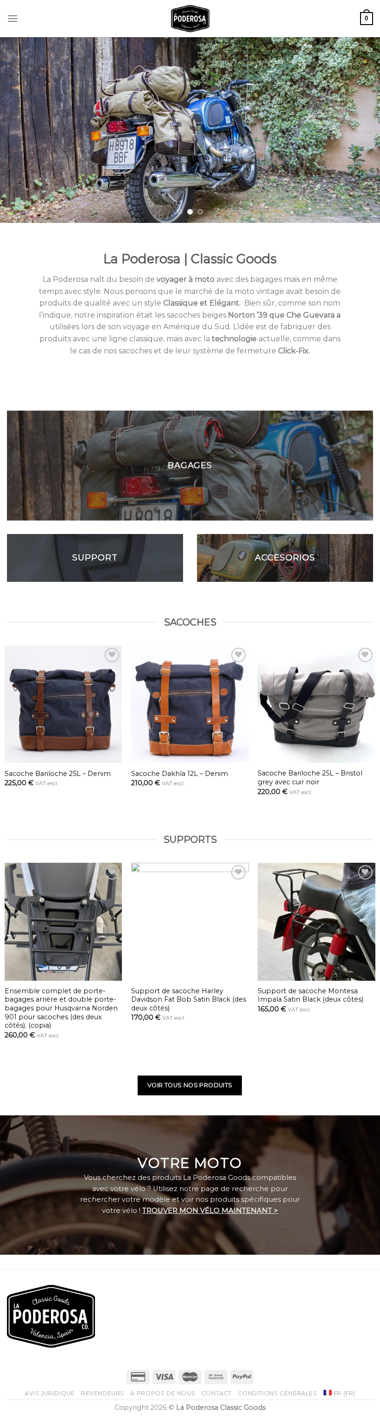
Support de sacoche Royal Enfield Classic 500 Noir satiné (278, 995)
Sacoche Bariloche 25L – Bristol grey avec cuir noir (146, 777)
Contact (217, 1393)
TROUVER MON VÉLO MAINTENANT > (210, 1210)
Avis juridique (50, 1393)
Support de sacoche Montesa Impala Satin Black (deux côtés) (147, 995)
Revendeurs (102, 1393)
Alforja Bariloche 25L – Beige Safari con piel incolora (278, 777)
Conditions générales (277, 1393)
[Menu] (12, 18)
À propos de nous (162, 1393)
